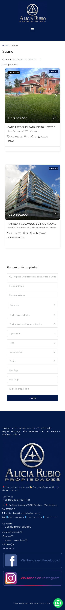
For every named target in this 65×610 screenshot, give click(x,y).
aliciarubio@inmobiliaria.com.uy (23, 513)
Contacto (7, 523)
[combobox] (29, 59)
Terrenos (7, 548)
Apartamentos (10, 531)
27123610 (10, 509)
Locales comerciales (13, 540)
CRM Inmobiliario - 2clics (40, 603)
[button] (32, 29)
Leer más (7, 496)
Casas (5, 536)
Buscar (32, 398)
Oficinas (6, 544)
